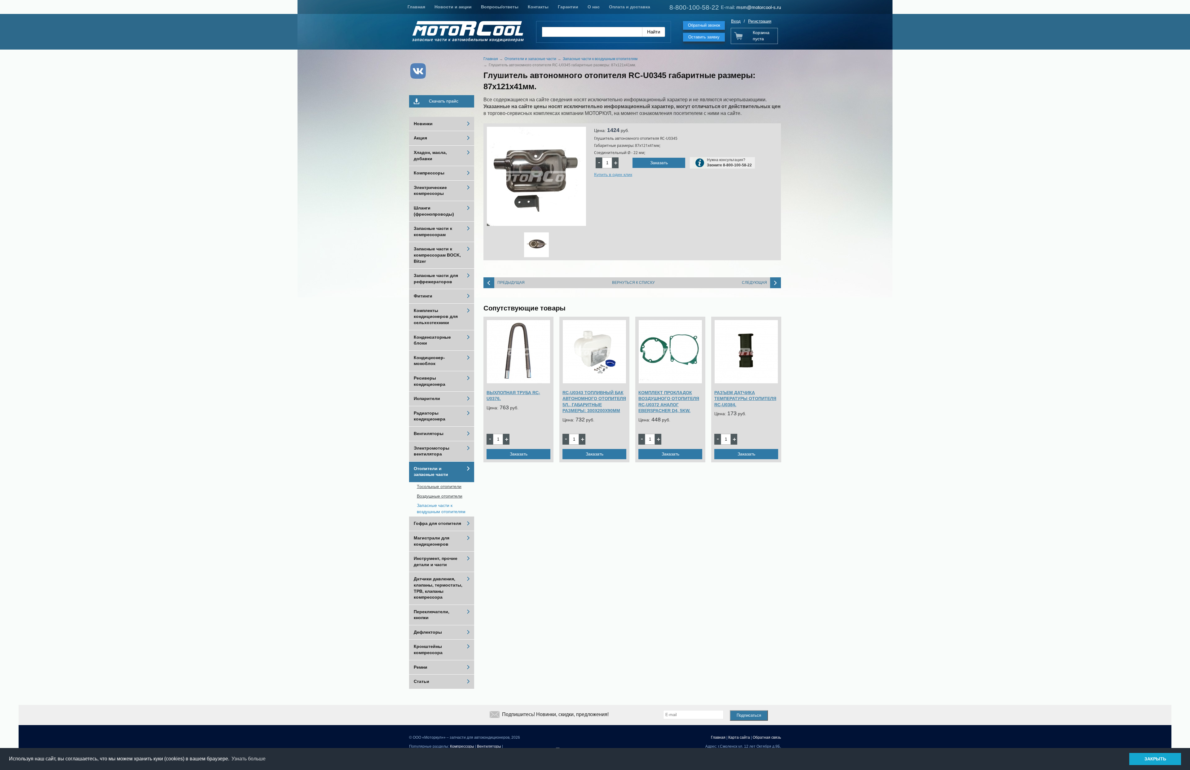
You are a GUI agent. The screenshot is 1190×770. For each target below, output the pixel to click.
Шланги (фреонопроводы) (434, 211)
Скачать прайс (443, 101)
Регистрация (759, 21)
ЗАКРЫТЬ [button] (1155, 758)
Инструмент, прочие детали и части (435, 561)
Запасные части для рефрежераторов (436, 278)
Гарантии (568, 6)
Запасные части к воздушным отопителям (441, 508)
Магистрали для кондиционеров (431, 541)
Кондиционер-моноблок (429, 360)
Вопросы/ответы (499, 6)
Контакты (538, 6)
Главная (416, 6)
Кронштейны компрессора (428, 649)
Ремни (420, 667)
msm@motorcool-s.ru (758, 7)
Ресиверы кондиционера (429, 381)
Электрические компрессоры (430, 190)
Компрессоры (429, 172)
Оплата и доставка (629, 6)
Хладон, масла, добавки (430, 155)
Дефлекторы (428, 632)
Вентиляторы (428, 433)
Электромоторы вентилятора (431, 451)
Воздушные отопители (439, 496)
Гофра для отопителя (437, 523)
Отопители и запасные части (431, 471)
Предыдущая (511, 282)
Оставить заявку (704, 37)
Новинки (423, 123)
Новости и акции (453, 6)
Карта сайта (739, 737)
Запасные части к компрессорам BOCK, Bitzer (437, 254)
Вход (736, 21)
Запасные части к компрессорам (433, 231)
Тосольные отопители (439, 486)
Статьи (421, 681)
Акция (420, 137)
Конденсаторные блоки (432, 340)
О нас (594, 6)
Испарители (427, 398)
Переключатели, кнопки (431, 614)
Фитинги (423, 295)
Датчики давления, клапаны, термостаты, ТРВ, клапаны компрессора (438, 588)
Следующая (754, 282)
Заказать (659, 162)
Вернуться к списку (633, 282)
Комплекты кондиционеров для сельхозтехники (436, 316)
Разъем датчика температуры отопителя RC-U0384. (745, 398)
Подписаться (749, 715)
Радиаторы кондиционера (429, 416)
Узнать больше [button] (248, 758)
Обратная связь (767, 737)
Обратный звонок (704, 25)
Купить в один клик (613, 174)
